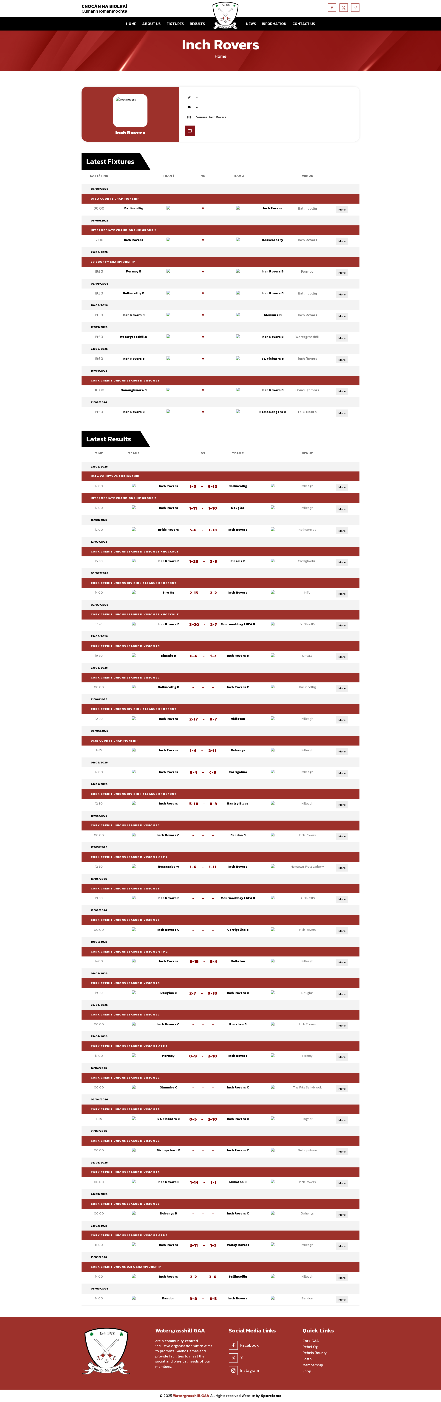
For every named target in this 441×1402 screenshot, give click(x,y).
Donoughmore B (134, 390)
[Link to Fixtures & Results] (190, 131)
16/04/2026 (99, 371)
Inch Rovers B (272, 271)
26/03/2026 (99, 1163)
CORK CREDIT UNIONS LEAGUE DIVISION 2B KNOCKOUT (135, 552)
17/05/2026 (99, 847)
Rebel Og (310, 1346)
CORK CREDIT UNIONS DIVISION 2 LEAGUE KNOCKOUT (134, 583)
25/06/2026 (99, 636)
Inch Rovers (272, 208)
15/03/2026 (99, 1257)
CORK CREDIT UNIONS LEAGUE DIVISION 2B (125, 381)
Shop (306, 1371)
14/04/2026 (99, 1068)
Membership (312, 1365)
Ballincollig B (133, 293)
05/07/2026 (99, 573)
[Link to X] (343, 7)
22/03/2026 (99, 1226)
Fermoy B (133, 271)
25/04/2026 (99, 1036)
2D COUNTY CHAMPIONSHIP (113, 262)
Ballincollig (133, 208)
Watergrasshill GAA (191, 1395)
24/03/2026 (99, 1194)
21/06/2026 (99, 699)
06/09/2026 (99, 221)
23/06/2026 (99, 668)
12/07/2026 (99, 542)
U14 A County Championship (115, 476)
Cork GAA (310, 1340)
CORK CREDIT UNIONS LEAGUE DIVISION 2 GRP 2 (129, 857)
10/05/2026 (99, 942)
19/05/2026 (99, 816)
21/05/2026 (99, 402)
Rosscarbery (272, 240)
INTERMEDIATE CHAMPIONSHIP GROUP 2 (123, 230)
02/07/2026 (99, 605)
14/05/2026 (99, 879)
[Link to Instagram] (355, 7)
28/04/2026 (99, 1005)
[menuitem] (131, 24)
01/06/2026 (99, 762)
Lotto (307, 1359)
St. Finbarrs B (272, 358)
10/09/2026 (99, 305)
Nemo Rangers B (272, 411)
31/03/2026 (99, 1131)
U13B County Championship (115, 741)
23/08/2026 (99, 467)
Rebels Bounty (314, 1352)
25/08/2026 (99, 252)
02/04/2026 (99, 1099)
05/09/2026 (99, 189)
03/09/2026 (99, 284)
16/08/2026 (99, 520)
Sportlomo (271, 1395)
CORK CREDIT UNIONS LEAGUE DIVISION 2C (125, 678)
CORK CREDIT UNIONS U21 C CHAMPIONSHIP (126, 1267)
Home (220, 56)
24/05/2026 (99, 784)
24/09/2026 (99, 349)
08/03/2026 (99, 1289)
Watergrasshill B (133, 336)
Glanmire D (273, 315)
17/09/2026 (99, 327)
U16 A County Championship (115, 199)
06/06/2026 (99, 731)
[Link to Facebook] (332, 7)
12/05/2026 (99, 910)
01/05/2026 (99, 973)
